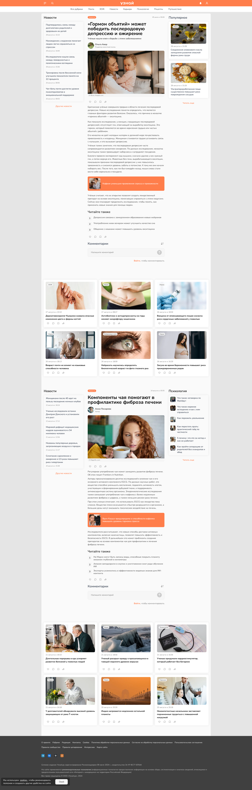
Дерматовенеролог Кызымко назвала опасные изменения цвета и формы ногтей (70, 317)
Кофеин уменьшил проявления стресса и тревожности (130, 183)
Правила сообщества (50, 747)
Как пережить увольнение (190, 418)
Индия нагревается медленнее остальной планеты (123, 713)
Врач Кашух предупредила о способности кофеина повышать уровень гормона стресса (129, 520)
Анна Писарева (103, 408)
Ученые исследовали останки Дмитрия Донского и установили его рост (62, 414)
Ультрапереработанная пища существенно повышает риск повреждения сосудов (186, 92)
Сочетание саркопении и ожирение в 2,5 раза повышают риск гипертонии (62, 459)
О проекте (45, 742)
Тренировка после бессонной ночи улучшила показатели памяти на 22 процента (63, 76)
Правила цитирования (72, 747)
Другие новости (64, 106)
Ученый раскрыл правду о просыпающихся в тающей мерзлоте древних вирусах (124, 660)
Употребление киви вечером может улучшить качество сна (124, 223)
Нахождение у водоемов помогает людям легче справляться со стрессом (63, 44)
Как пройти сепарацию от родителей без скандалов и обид (191, 449)
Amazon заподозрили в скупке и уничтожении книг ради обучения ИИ (128, 565)
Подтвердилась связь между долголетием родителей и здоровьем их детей (60, 28)
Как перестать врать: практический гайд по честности (188, 429)
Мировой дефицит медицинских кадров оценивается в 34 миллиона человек (62, 430)
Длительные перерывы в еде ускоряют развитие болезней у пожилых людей (66, 660)
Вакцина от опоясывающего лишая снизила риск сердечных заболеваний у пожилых (180, 317)
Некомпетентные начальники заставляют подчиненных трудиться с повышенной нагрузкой (179, 714)
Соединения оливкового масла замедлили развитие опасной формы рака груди (186, 52)
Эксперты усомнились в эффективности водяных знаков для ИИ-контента (128, 572)
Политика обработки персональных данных (110, 742)
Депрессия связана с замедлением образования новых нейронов (127, 217)
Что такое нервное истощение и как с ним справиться (188, 409)
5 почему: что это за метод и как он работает (191, 439)
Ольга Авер (101, 44)
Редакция (66, 742)
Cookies (86, 742)
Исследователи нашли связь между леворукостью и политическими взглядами (60, 60)
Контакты (76, 742)
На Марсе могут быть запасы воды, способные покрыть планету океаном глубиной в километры (127, 558)
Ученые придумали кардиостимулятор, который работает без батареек (177, 660)
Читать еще (188, 460)
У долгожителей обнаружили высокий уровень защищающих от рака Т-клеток (70, 713)
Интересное (89, 747)
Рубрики (56, 742)
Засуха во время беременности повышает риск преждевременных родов (181, 367)
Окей (61, 781)
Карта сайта (102, 747)
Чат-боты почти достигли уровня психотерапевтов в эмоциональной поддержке (62, 92)
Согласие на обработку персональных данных (152, 742)
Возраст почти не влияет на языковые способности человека (65, 367)
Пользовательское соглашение (188, 742)
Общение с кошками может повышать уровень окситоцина (124, 229)
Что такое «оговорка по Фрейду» (189, 399)
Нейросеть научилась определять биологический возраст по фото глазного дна (124, 367)
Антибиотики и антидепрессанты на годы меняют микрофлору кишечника (123, 317)
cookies (24, 780)
